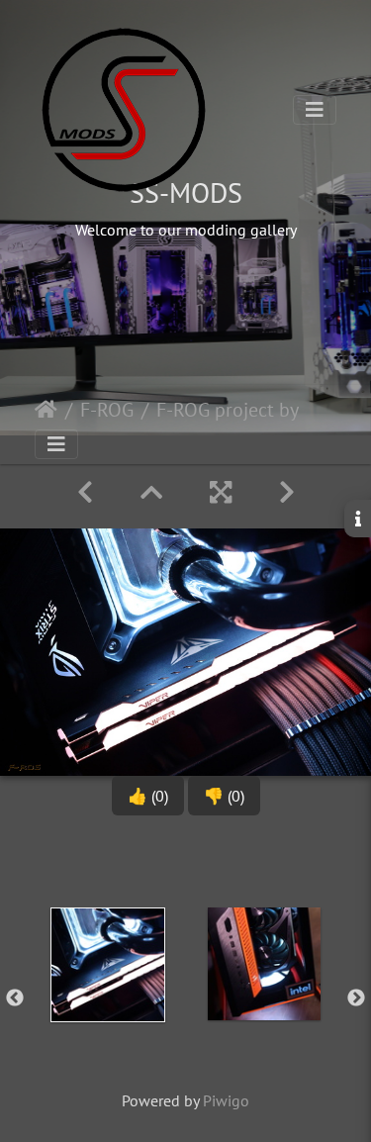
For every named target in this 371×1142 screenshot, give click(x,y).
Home (46, 410)
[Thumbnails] (151, 492)
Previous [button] (15, 998)
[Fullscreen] (220, 492)
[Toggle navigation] (314, 110)
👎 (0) (224, 796)
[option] (108, 994)
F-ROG (107, 410)
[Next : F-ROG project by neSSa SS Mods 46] (287, 492)
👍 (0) (148, 796)
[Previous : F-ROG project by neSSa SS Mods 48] (85, 492)
